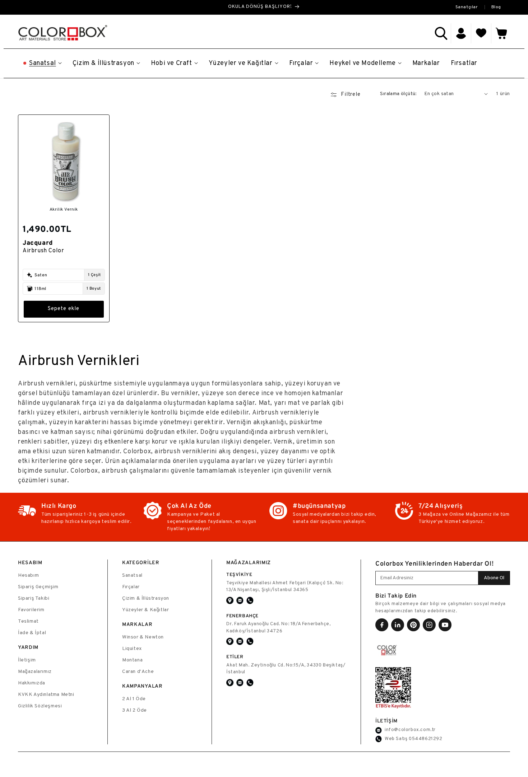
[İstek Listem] (481, 33)
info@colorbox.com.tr (410, 730)
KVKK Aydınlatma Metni (46, 695)
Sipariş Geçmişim (38, 587)
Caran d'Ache (138, 672)
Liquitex (132, 649)
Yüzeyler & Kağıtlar (145, 610)
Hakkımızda (31, 683)
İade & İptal (32, 633)
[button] (441, 33)
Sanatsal (132, 575)
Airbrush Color (43, 250)
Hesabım (28, 575)
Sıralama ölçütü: (398, 94)
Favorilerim (31, 610)
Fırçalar (131, 587)
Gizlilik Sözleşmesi (40, 706)
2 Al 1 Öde (134, 699)
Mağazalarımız (35, 672)
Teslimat (28, 621)
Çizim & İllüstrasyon (145, 598)
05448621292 (426, 739)
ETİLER (235, 656)
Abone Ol (494, 578)
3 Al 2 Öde (134, 710)
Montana (132, 660)
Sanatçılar (466, 7)
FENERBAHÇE (242, 615)
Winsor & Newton (143, 637)
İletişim (27, 660)
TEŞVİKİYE (239, 574)
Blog (496, 7)
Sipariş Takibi (33, 598)
